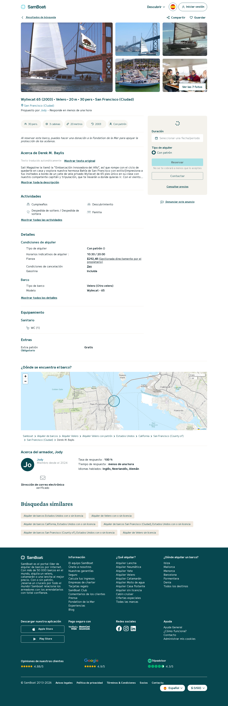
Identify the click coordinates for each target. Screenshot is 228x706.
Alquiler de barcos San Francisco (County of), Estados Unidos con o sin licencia (69, 532)
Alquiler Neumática (128, 566)
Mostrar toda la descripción (40, 182)
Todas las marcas (127, 601)
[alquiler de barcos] (33, 7)
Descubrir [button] (154, 7)
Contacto (170, 634)
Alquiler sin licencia (129, 590)
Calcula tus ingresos (81, 578)
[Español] (173, 7)
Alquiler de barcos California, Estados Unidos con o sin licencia (59, 524)
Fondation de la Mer (81, 601)
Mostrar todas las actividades (41, 220)
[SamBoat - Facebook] (119, 628)
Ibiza (167, 563)
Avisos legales (64, 682)
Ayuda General (173, 627)
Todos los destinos (176, 586)
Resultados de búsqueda (40, 17)
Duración (158, 131)
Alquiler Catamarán (128, 578)
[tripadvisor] (157, 661)
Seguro (72, 574)
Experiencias (76, 605)
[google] (91, 661)
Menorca (169, 570)
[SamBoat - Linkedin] (133, 628)
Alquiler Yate (124, 570)
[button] (25, 376)
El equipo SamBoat (80, 563)
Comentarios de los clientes (86, 594)
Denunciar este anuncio (179, 201)
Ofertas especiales (128, 597)
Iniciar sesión (194, 6)
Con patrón (164, 152)
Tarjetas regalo (78, 586)
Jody (44, 110)
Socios (144, 682)
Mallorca (169, 566)
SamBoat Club (77, 590)
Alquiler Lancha (126, 563)
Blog (71, 609)
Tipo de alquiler (162, 147)
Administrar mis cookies (179, 638)
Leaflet (203, 428)
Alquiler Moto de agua (130, 582)
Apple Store (45, 628)
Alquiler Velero (125, 574)
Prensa (72, 597)
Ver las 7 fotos (192, 87)
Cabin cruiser (124, 594)
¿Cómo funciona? (175, 631)
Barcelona (170, 574)
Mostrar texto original (79, 160)
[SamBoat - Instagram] (126, 628)
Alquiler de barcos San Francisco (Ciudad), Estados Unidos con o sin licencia (147, 524)
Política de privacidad (90, 682)
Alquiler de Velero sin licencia (139, 532)
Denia (167, 582)
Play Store (45, 638)
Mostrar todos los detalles (39, 297)
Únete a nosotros (79, 566)
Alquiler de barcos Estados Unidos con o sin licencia (53, 515)
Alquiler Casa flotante (130, 586)
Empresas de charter (81, 582)
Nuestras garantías (80, 570)
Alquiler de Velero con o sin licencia (111, 515)
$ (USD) (196, 688)
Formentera (171, 578)
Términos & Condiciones (121, 682)
